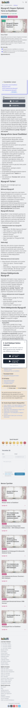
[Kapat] (25, 342)
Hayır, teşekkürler (14, 365)
